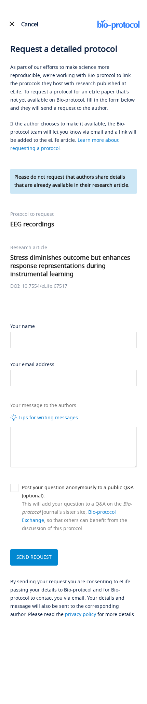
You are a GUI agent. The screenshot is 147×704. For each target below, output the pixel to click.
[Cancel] (12, 24)
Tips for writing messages (47, 417)
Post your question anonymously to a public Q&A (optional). (78, 491)
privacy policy (80, 614)
